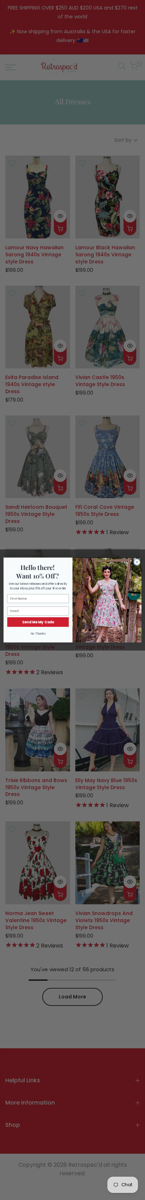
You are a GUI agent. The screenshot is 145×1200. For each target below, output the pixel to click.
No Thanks (38, 633)
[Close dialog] (137, 562)
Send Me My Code (38, 621)
